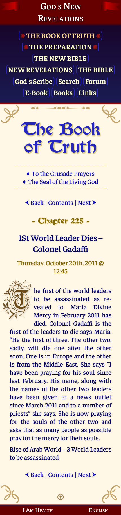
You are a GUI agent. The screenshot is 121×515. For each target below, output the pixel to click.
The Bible (95, 69)
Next (87, 202)
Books (63, 92)
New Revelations (40, 69)
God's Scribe (33, 80)
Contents (60, 202)
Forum (95, 80)
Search (69, 80)
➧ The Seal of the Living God (60, 181)
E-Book (36, 92)
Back (34, 202)
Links (87, 92)
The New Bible (60, 58)
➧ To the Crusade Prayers (60, 173)
